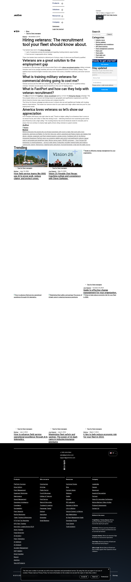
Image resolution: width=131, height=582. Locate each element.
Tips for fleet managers (33, 33)
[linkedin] (64, 463)
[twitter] (64, 465)
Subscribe (104, 90)
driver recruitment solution (70, 67)
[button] (113, 453)
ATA (26, 96)
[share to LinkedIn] (17, 31)
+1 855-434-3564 (65, 452)
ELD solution (100, 57)
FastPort (40, 96)
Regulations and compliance (105, 44)
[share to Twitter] (15, 31)
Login (54, 29)
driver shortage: (45, 50)
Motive (25, 37)
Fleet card (99, 51)
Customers (55, 26)
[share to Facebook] (18, 31)
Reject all (94, 577)
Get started (59, 29)
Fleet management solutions (105, 49)
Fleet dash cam (100, 55)
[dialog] (65, 574)
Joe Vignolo (52, 171)
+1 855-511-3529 (101, 15)
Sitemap (115, 575)
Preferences (104, 577)
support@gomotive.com (67, 458)
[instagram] (64, 467)
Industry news (100, 40)
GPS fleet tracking (101, 46)
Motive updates (101, 42)
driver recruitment (50, 96)
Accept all (84, 577)
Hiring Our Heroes (74, 96)
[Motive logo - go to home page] (18, 15)
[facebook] (64, 461)
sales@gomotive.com (67, 455)
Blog (27, 31)
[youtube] (64, 469)
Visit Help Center (111, 15)
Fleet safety (99, 53)
